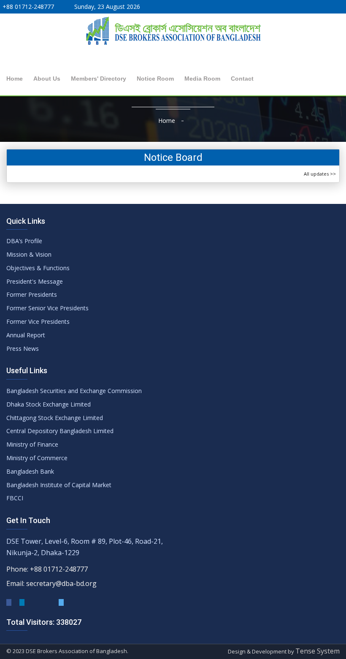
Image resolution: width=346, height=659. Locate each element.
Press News (22, 348)
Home (14, 78)
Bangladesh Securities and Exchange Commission (74, 391)
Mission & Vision (28, 254)
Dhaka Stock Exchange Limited (48, 404)
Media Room (202, 78)
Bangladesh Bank (30, 471)
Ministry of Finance (32, 444)
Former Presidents (31, 294)
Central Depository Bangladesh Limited (60, 431)
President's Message (34, 281)
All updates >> (320, 174)
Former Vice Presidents (38, 321)
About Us (46, 78)
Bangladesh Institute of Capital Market (58, 485)
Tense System (317, 651)
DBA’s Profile (24, 241)
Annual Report (25, 335)
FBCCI (14, 498)
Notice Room (155, 78)
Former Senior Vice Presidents (47, 308)
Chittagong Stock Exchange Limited (54, 418)
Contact (242, 78)
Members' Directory (98, 78)
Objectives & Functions (38, 268)
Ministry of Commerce (37, 458)
